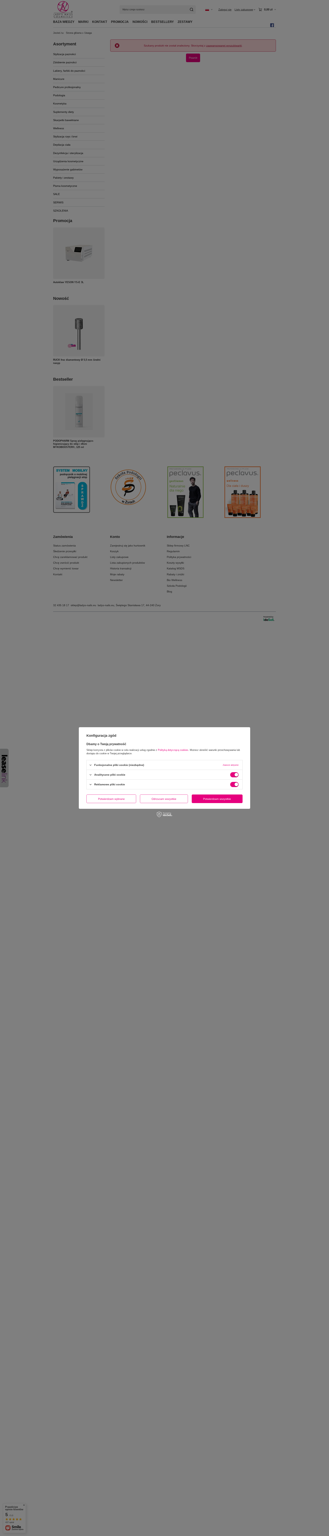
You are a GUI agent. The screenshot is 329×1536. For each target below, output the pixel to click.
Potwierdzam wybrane (111, 798)
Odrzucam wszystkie (164, 798)
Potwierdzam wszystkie (217, 798)
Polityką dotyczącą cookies (173, 750)
